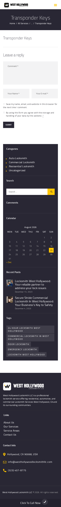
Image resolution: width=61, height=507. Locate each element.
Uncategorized (17, 170)
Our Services (11, 426)
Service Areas (11, 430)
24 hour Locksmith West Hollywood (24, 329)
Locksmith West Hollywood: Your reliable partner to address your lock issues (33, 284)
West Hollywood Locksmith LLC (17, 492)
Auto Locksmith (18, 158)
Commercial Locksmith (22, 162)
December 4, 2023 (23, 308)
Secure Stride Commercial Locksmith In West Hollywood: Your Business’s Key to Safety (34, 301)
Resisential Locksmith (21, 166)
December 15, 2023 (23, 291)
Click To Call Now (30, 503)
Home (12, 23)
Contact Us (10, 434)
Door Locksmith (18, 344)
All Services (23, 23)
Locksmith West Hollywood (26, 354)
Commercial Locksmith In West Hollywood (28, 337)
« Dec (9, 262)
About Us (9, 422)
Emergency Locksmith (22, 349)
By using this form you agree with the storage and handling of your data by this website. (30, 114)
